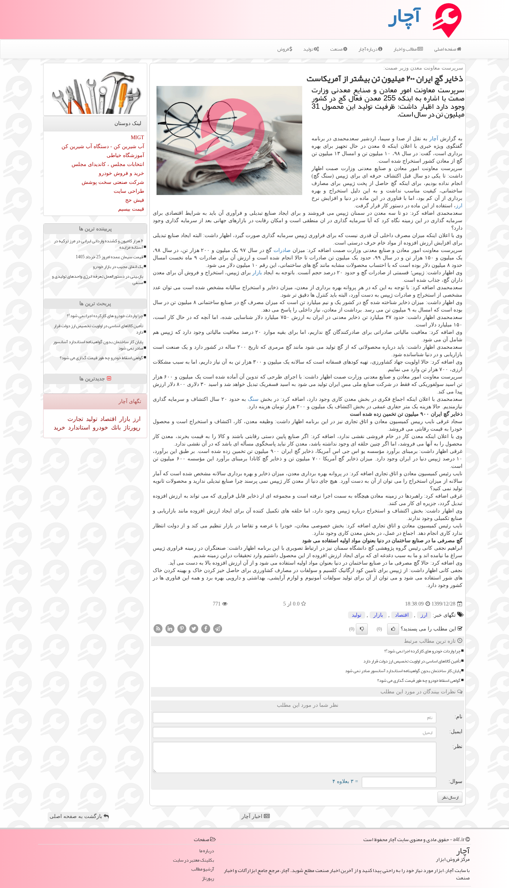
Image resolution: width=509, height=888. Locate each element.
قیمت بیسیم (131, 209)
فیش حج (134, 200)
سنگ (253, 399)
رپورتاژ (131, 427)
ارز (459, 205)
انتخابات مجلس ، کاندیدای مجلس (108, 164)
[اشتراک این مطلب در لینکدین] (170, 628)
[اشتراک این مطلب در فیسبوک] (205, 628)
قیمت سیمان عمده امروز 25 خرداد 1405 (109, 257)
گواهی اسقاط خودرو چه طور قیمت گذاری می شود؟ (419, 680)
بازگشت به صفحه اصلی (77, 816)
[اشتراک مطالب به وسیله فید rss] (158, 628)
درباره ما (206, 851)
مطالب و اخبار (405, 49)
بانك (115, 427)
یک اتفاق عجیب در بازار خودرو (118, 266)
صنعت (336, 49)
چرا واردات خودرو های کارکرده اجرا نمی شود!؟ (422, 651)
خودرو (99, 427)
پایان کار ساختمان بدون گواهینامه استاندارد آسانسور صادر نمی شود (403, 671)
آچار (433, 138)
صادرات (282, 250)
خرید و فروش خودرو (121, 173)
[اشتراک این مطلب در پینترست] (182, 628)
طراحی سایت (129, 191)
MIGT (137, 137)
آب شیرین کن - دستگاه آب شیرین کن (102, 146)
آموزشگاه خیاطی (125, 155)
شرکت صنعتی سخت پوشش (113, 182)
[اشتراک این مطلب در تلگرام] (217, 628)
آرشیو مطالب (202, 869)
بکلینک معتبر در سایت (193, 860)
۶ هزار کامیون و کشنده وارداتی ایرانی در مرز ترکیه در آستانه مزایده (98, 244)
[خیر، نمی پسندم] (362, 629)
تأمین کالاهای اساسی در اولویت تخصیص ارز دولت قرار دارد (412, 661)
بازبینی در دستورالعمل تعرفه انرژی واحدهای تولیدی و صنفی (97, 279)
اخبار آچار (252, 816)
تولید (308, 49)
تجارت (75, 419)
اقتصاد (402, 615)
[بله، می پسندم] (393, 629)
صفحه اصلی (445, 49)
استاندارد (78, 427)
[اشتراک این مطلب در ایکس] (194, 628)
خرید (59, 427)
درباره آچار (368, 49)
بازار (257, 272)
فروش (283, 49)
